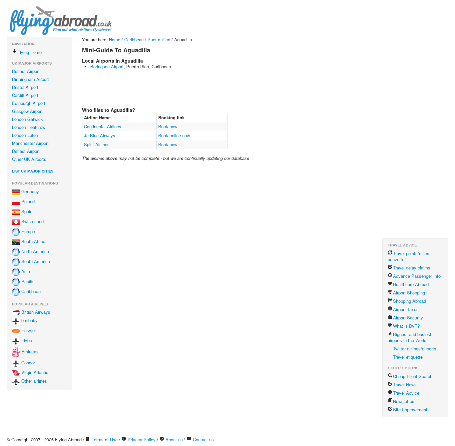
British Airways (35, 312)
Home (114, 39)
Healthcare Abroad (411, 284)
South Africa (32, 241)
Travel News (405, 384)
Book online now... (176, 135)
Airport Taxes (406, 309)
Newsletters (404, 401)
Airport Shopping (409, 292)
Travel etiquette (408, 357)
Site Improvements (411, 409)
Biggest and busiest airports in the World (409, 337)
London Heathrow (28, 127)
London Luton (25, 135)
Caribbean (30, 291)
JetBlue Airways (99, 135)
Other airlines (33, 381)
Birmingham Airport (30, 79)
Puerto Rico (159, 39)
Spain (26, 212)
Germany (29, 192)
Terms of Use (105, 439)
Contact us (203, 439)
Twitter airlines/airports (414, 348)
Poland (27, 202)
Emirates (29, 351)
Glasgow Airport (27, 111)
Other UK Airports (29, 159)
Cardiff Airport (25, 95)
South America (35, 261)
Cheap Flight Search (412, 376)
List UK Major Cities (32, 171)
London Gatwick (27, 119)
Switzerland (32, 222)
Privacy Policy (142, 439)
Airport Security (408, 317)
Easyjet (28, 330)
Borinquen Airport (107, 66)
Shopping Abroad (409, 301)
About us (174, 439)
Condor (27, 362)
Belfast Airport (26, 71)
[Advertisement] (203, 88)
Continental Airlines (102, 126)
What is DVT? (406, 326)
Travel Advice (406, 393)
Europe (27, 231)
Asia (25, 271)
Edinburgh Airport (28, 103)
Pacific (27, 281)
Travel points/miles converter (408, 256)
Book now (167, 126)
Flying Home (29, 52)
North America (34, 251)
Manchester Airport (30, 143)
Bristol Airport (25, 87)
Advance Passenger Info (417, 276)
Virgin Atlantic (34, 372)
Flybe (26, 340)
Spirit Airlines (97, 144)
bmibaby (29, 320)
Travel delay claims (411, 267)
